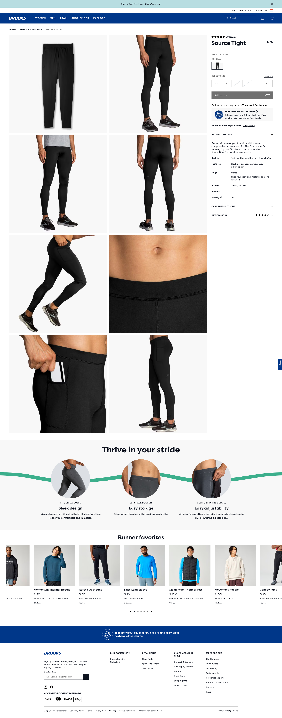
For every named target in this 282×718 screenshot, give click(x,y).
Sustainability (213, 673)
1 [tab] (134, 611)
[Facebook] (51, 687)
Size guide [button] (268, 76)
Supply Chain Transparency (55, 711)
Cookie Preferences (127, 711)
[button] (58, 84)
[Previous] (130, 611)
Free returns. (135, 636)
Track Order (179, 676)
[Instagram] (45, 687)
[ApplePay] (77, 699)
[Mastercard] (58, 699)
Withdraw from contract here (150, 711)
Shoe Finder (148, 659)
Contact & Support (183, 662)
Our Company (213, 659)
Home (12, 29)
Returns (178, 671)
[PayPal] (68, 699)
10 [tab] (147, 611)
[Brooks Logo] (68, 654)
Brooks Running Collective (117, 660)
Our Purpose (212, 663)
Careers (210, 687)
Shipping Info (180, 681)
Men (159, 4)
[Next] (151, 611)
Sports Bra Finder (150, 663)
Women (153, 4)
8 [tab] (144, 611)
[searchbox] (241, 18)
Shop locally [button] (249, 125)
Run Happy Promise (183, 666)
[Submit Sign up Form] (86, 677)
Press (208, 692)
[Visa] (48, 699)
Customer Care (260, 10)
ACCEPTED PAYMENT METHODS (62, 693)
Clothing (36, 29)
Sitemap (112, 711)
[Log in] (262, 18)
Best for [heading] (216, 158)
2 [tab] (135, 611)
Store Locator (244, 10)
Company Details (77, 711)
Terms (89, 711)
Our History (211, 668)
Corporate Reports (215, 678)
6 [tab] (141, 611)
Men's (23, 29)
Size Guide (147, 668)
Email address (50, 672)
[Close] (272, 4)
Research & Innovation (217, 682)
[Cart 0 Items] (272, 18)
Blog (233, 10)
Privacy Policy (100, 711)
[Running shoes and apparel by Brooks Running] (17, 18)
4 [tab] (138, 611)
